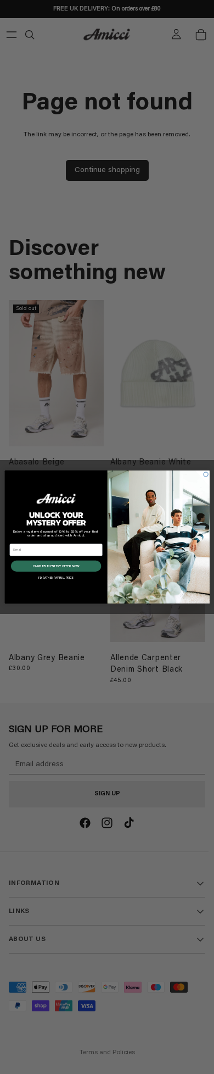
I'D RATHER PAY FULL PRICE (55, 577)
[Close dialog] (206, 474)
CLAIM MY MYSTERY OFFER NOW (55, 566)
